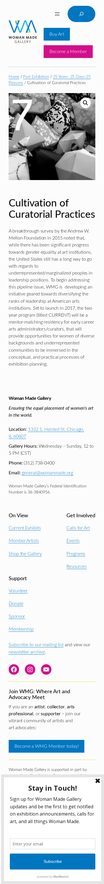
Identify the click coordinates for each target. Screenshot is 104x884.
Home (14, 77)
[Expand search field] (81, 14)
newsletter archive (27, 652)
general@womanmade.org (47, 473)
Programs (75, 553)
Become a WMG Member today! (46, 746)
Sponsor (17, 616)
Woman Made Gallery (30, 398)
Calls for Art (78, 528)
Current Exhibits (25, 528)
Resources (76, 566)
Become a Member (68, 51)
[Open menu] (57, 13)
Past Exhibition (36, 77)
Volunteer (18, 591)
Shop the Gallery (25, 553)
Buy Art (56, 34)
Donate (16, 603)
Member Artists (24, 540)
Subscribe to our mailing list (36, 644)
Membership (21, 629)
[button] (85, 103)
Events (72, 540)
